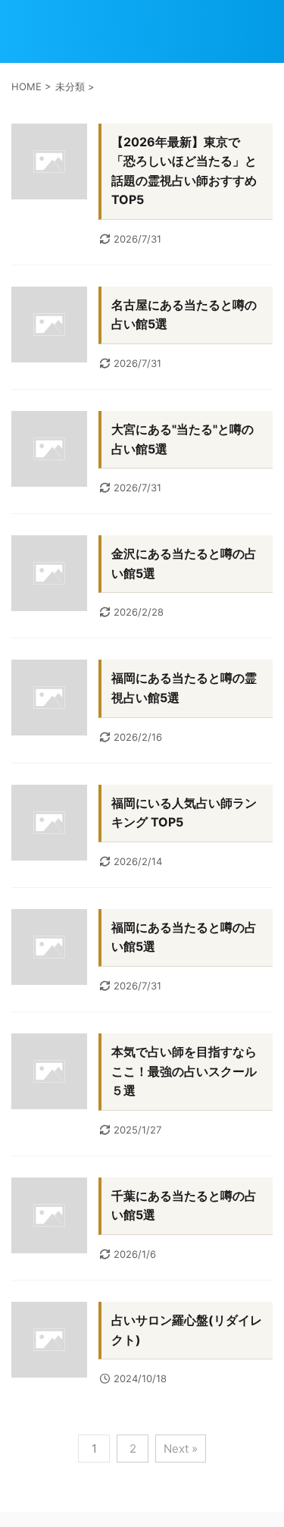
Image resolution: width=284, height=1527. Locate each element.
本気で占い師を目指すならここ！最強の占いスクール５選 (184, 1071)
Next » (181, 1448)
